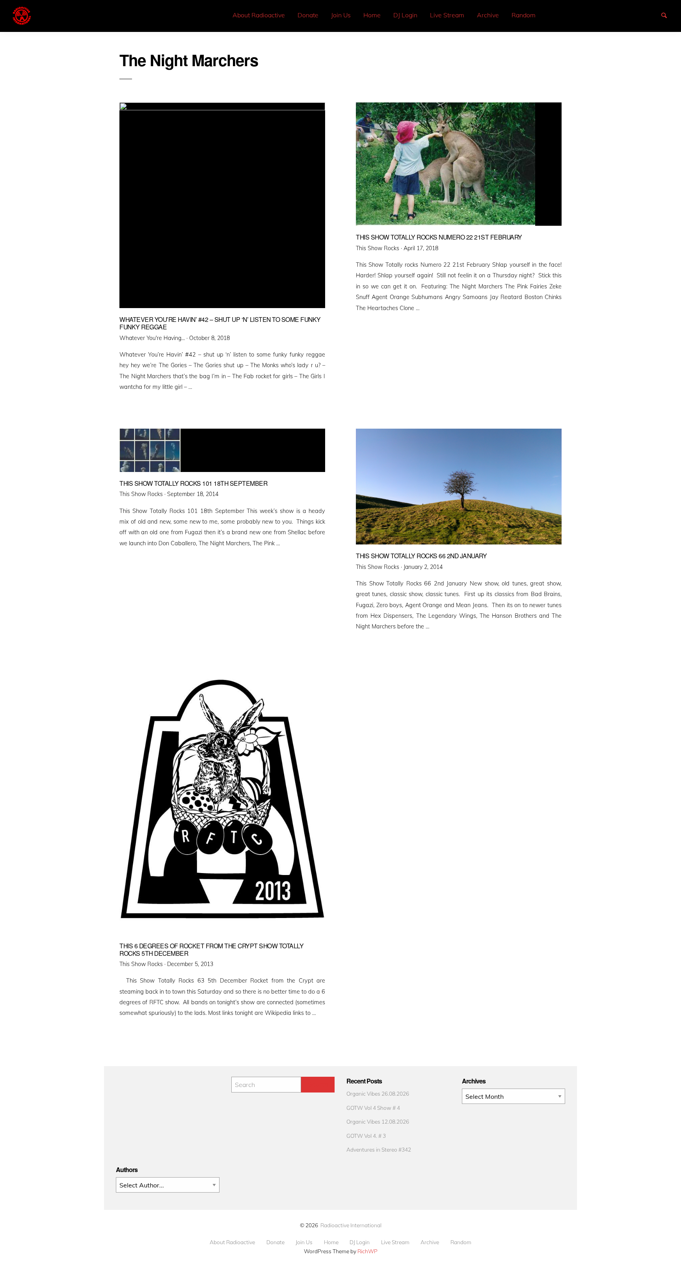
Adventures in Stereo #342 (378, 1149)
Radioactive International (350, 1225)
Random (524, 15)
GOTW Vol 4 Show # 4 (373, 1107)
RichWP (367, 1251)
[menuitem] (258, 15)
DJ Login (405, 15)
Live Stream (447, 15)
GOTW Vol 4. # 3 (366, 1135)
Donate (308, 15)
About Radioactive (259, 15)
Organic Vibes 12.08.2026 (377, 1121)
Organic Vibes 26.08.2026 (377, 1093)
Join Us (341, 15)
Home (372, 15)
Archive (488, 15)
